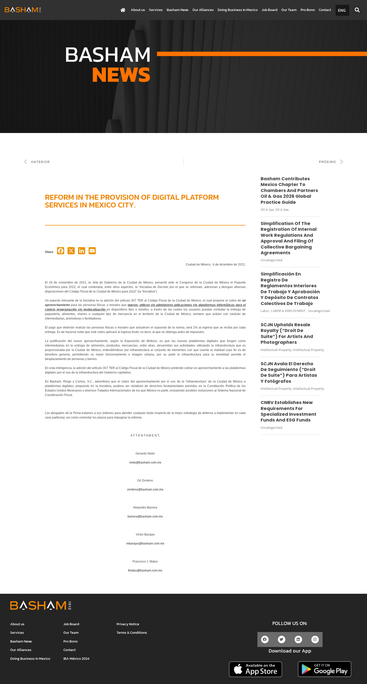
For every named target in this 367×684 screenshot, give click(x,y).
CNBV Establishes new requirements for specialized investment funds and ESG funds (288, 411)
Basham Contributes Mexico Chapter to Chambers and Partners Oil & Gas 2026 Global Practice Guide (289, 190)
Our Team (289, 9)
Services (156, 9)
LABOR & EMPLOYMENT (288, 310)
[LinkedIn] (81, 252)
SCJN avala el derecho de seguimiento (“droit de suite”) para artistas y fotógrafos (289, 372)
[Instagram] (315, 639)
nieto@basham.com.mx (145, 462)
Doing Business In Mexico (238, 9)
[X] (71, 252)
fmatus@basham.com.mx (145, 570)
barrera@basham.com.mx (145, 516)
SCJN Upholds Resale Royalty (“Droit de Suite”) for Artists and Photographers (287, 333)
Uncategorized (271, 260)
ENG (342, 10)
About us (138, 9)
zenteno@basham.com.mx (145, 489)
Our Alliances (203, 9)
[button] (357, 10)
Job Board (269, 9)
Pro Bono (308, 9)
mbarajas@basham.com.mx (145, 543)
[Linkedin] (298, 639)
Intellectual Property (276, 350)
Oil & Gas (267, 209)
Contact (325, 9)
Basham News (177, 9)
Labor (265, 310)
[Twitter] (281, 639)
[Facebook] (60, 252)
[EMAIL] (92, 252)
